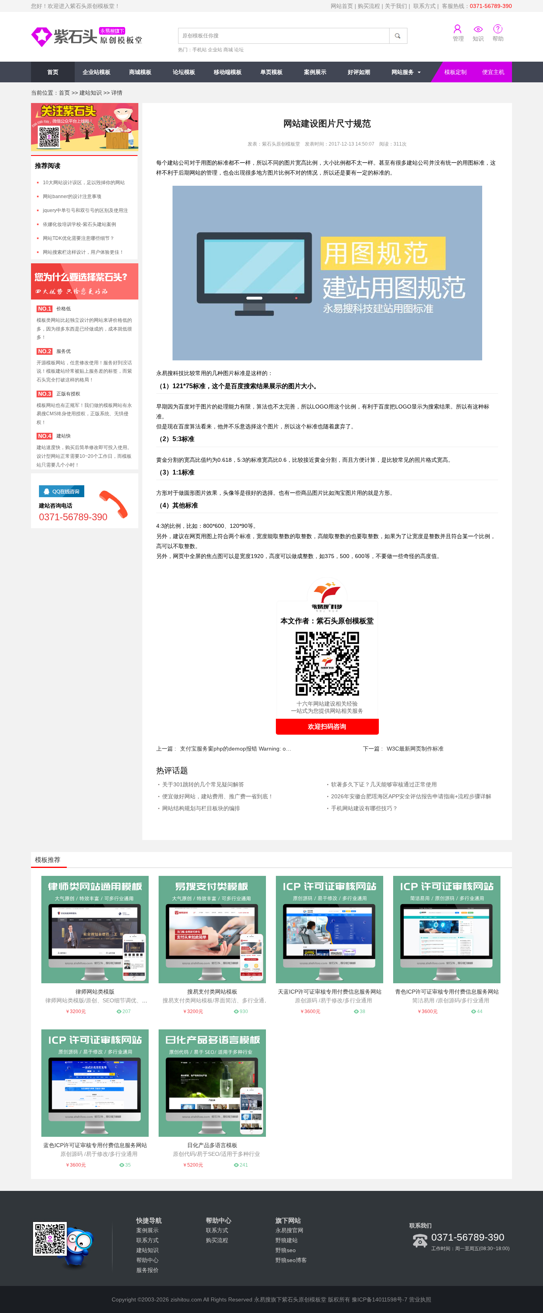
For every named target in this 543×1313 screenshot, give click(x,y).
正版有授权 (68, 394)
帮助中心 (147, 1260)
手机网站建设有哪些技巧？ (364, 808)
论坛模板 (184, 72)
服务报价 (147, 1270)
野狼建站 (286, 1240)
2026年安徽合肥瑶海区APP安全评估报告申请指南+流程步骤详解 (411, 796)
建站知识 (91, 92)
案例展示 (315, 72)
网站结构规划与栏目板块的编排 (201, 808)
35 (128, 1165)
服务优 (63, 351)
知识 (478, 38)
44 (480, 1011)
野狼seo (285, 1250)
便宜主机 (493, 72)
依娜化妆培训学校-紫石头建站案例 (79, 224)
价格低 (63, 308)
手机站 (199, 50)
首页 (52, 72)
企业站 (215, 50)
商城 (228, 50)
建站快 (63, 436)
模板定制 (455, 72)
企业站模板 (97, 72)
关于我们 (396, 6)
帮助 (498, 38)
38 (362, 1011)
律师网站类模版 (95, 991)
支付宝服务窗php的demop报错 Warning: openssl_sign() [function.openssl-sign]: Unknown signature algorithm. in (235, 748)
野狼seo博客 (291, 1260)
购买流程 (369, 6)
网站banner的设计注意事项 (72, 196)
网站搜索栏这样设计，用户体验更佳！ (83, 252)
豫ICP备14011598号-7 (379, 1299)
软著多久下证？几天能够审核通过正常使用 (384, 784)
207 (126, 1011)
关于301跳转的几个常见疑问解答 (203, 784)
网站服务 (403, 72)
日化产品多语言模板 (212, 1145)
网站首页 (342, 6)
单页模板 (271, 72)
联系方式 (424, 6)
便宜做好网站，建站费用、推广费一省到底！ (217, 796)
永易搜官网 (289, 1230)
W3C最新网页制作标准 (415, 748)
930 (244, 1011)
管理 (458, 38)
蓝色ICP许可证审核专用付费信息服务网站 (95, 1145)
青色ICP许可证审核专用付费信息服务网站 (447, 991)
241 (244, 1165)
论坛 (239, 50)
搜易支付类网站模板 (212, 991)
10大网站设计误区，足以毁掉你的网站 (84, 182)
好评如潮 (359, 72)
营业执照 (420, 1299)
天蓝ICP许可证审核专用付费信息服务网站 (330, 991)
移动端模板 (228, 72)
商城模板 (140, 72)
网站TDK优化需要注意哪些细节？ (78, 238)
